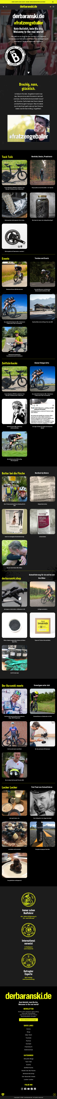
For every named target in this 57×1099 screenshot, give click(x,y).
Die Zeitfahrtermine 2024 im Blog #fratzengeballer (14, 459)
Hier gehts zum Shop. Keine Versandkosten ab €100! (28, 2)
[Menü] (53, 6)
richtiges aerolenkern (42, 609)
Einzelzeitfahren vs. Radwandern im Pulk (42, 716)
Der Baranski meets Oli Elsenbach (42, 749)
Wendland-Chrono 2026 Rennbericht (14, 289)
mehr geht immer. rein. (14, 818)
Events (5, 258)
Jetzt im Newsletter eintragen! (28, 1019)
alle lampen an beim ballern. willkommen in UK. (14, 609)
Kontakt (28, 1044)
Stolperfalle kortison (42, 504)
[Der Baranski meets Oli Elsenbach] (42, 733)
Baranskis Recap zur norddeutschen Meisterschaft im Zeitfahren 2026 (42, 290)
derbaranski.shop (11, 578)
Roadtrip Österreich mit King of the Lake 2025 (42, 322)
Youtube (28, 1038)
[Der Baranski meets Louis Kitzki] (14, 733)
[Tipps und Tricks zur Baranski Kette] (42, 625)
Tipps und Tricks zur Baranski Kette (42, 640)
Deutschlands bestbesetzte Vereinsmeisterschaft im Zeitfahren (14, 355)
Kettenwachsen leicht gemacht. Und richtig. (14, 220)
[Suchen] (6, 6)
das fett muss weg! (14, 673)
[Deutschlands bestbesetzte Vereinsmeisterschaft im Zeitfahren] (14, 339)
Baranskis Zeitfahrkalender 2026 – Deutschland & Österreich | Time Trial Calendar (14, 322)
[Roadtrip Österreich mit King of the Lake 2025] (42, 306)
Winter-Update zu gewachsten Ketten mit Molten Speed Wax (14, 641)
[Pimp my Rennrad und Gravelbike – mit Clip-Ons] (42, 172)
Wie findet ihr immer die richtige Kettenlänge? (42, 220)
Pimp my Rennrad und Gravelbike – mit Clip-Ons (42, 187)
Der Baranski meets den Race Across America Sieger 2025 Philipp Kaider (15, 717)
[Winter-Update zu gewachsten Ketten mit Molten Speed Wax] (14, 625)
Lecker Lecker (9, 787)
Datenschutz (28, 1050)
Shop (28, 1032)
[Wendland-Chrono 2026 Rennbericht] (14, 274)
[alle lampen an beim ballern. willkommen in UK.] (14, 594)
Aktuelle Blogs (28, 1059)
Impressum (28, 1047)
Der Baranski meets (12, 686)
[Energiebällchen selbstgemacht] (14, 865)
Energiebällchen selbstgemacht (14, 880)
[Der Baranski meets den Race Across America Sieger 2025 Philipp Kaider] (14, 701)
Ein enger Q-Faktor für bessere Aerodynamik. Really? (42, 427)
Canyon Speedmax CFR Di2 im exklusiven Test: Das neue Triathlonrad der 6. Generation (14, 188)
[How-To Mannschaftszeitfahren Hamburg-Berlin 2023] (14, 489)
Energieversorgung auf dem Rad (42, 849)
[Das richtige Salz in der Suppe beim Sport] (42, 803)
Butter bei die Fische (13, 473)
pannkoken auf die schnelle (14, 849)
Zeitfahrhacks (9, 363)
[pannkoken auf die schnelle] (14, 834)
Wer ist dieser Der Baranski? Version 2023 (14, 780)
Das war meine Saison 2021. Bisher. (14, 567)
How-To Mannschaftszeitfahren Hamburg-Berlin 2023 (14, 504)
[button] (50, 6)
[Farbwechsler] (3, 6)
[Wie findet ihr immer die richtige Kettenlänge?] (42, 205)
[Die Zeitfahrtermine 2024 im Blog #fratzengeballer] (14, 444)
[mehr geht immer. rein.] (14, 803)
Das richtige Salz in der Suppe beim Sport (42, 818)
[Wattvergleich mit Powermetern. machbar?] (14, 236)
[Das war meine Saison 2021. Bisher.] (14, 552)
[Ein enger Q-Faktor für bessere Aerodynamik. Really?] (42, 411)
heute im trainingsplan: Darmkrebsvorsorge (14, 536)
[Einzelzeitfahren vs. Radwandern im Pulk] (42, 701)
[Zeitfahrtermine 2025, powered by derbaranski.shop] (14, 411)
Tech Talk (7, 157)
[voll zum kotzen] (42, 521)
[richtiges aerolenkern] (42, 594)
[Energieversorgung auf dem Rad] (42, 834)
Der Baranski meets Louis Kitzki (15, 749)
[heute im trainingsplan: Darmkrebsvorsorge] (14, 521)
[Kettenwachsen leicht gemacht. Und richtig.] (14, 205)
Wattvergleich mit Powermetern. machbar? (14, 251)
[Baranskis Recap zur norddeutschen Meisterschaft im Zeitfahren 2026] (42, 274)
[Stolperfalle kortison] (42, 489)
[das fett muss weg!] (14, 657)
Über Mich (28, 1035)
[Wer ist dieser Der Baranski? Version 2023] (14, 765)
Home (28, 1029)
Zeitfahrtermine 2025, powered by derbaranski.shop (14, 427)
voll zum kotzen (42, 536)
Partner (28, 1041)
